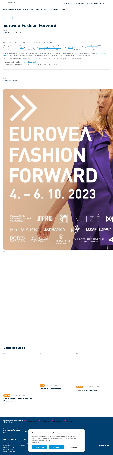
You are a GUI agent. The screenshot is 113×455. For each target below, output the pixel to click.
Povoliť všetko (39, 447)
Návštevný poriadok (9, 451)
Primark (70, 48)
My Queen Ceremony (53, 48)
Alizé (21, 48)
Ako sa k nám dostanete (10, 447)
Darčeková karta (8, 449)
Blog (37, 9)
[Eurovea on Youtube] (57, 421)
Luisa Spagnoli (92, 46)
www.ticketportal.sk (29, 62)
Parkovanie (6, 445)
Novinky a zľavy (28, 9)
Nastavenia (73, 447)
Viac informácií (36, 442)
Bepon (41, 48)
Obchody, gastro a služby (12, 9)
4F (45, 48)
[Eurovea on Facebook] (43, 421)
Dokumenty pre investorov (28, 443)
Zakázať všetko (56, 447)
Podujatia (44, 9)
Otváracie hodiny (8, 443)
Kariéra (62, 9)
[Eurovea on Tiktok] (68, 421)
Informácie (54, 9)
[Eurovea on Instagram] (30, 421)
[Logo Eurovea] (12, 4)
